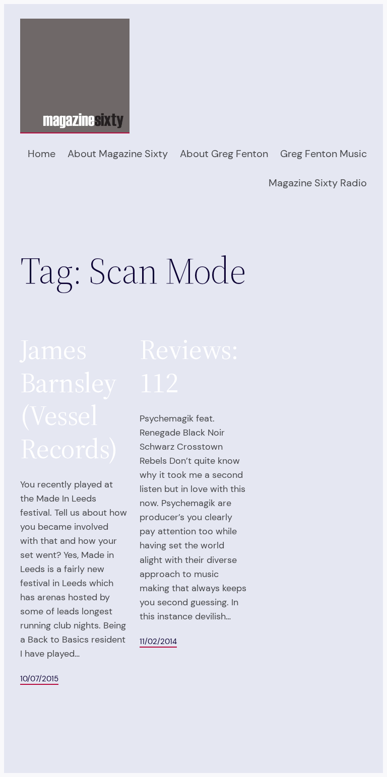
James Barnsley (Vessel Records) (69, 399)
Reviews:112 (189, 366)
